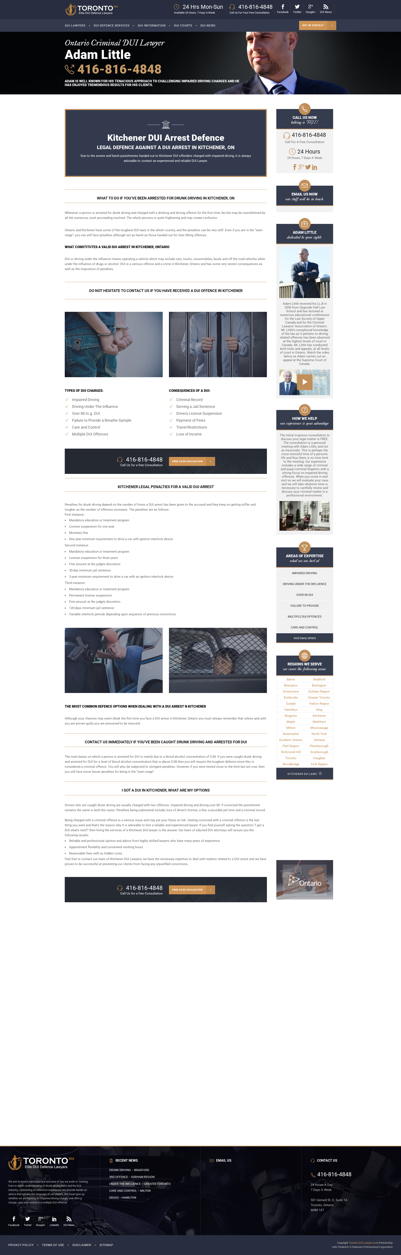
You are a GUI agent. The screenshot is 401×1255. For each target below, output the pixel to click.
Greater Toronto (319, 697)
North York (319, 734)
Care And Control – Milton (130, 1190)
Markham (319, 722)
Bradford (319, 679)
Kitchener (319, 716)
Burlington (319, 685)
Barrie (291, 679)
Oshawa (319, 740)
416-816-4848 (118, 69)
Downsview (291, 691)
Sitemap (106, 1245)
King (319, 710)
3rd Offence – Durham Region (132, 1177)
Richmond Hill (291, 752)
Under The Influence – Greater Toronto (140, 1183)
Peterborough (319, 746)
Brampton (291, 685)
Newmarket (291, 734)
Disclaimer (81, 1245)
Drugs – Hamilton (122, 1197)
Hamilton (290, 710)
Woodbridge (291, 764)
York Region (319, 764)
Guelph (291, 704)
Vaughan (319, 758)
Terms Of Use (53, 1245)
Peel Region (291, 746)
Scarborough (319, 752)
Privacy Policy (21, 1245)
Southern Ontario (291, 740)
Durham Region (319, 691)
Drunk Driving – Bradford (129, 1170)
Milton (290, 728)
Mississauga (319, 728)
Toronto (290, 758)
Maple (291, 722)
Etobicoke (291, 697)
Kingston (291, 716)
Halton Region (319, 704)
